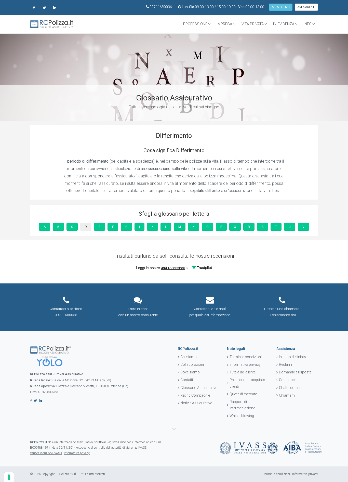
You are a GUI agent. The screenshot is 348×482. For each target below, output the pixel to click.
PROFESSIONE (195, 24)
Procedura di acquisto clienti (247, 383)
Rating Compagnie (195, 395)
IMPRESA (224, 24)
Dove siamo (190, 372)
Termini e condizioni (246, 357)
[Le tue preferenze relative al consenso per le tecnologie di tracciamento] (9, 477)
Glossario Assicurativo (199, 388)
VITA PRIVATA (253, 24)
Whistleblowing (242, 416)
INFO (308, 24)
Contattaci (287, 380)
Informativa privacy (245, 364)
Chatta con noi (290, 388)
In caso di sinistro (293, 357)
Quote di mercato (243, 394)
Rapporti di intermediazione (242, 405)
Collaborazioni (192, 364)
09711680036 (161, 7)
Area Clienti (281, 7)
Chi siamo (188, 357)
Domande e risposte (295, 372)
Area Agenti (306, 7)
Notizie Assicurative (196, 403)
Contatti (186, 380)
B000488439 (39, 447)
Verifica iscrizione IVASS (46, 453)
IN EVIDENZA (283, 24)
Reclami (285, 364)
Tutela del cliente (243, 372)
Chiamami (287, 395)
